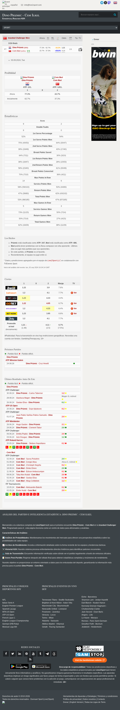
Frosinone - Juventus (51, 612)
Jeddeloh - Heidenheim (92, 627)
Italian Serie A (8, 603)
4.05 (48, 303)
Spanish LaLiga (9, 609)
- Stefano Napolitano (30, 443)
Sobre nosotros (89, 699)
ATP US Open (12, 406)
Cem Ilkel (57, 80)
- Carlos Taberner (29, 393)
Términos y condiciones (108, 696)
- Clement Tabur (29, 428)
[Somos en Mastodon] (109, 2)
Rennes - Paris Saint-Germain (94, 621)
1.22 (24, 303)
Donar (65, 702)
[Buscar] (115, 14)
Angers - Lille (87, 615)
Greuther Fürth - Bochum (92, 624)
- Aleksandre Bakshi (29, 487)
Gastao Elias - (28, 402)
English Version (76, 702)
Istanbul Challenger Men (19, 38)
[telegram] (47, 654)
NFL (4, 600)
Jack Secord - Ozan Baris (92, 612)
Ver (75, 293)
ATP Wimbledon (13, 421)
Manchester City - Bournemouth (55, 606)
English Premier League (12, 606)
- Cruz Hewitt (37, 363)
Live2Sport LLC (54, 260)
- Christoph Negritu (28, 465)
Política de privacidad (72, 699)
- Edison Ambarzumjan (30, 471)
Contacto (101, 699)
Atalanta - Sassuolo (50, 621)
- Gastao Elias (26, 478)
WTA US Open (8, 612)
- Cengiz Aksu (26, 462)
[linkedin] (19, 654)
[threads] (54, 654)
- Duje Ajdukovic (29, 409)
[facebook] (6, 654)
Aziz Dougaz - (28, 437)
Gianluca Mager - (29, 398)
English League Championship (15, 621)
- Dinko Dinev (26, 468)
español (14, 5)
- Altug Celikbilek (27, 481)
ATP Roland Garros (14, 440)
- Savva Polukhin (27, 459)
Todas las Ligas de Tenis (95, 702)
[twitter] (13, 654)
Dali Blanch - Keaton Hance (93, 603)
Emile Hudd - (26, 490)
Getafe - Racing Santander (53, 627)
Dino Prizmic (27, 80)
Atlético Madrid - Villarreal (53, 624)
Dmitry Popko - (28, 434)
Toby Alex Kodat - (28, 475)
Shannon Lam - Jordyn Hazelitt (95, 600)
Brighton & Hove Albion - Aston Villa (57, 603)
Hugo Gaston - (28, 424)
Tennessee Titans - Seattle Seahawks (58, 600)
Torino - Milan (48, 618)
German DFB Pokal (10, 624)
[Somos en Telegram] (101, 2)
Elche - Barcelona (89, 597)
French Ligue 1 (8, 618)
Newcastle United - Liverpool (54, 609)
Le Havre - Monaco (90, 618)
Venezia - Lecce (49, 615)
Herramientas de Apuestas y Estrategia (79, 696)
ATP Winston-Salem (14, 360)
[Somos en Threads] (105, 2)
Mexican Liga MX (9, 627)
